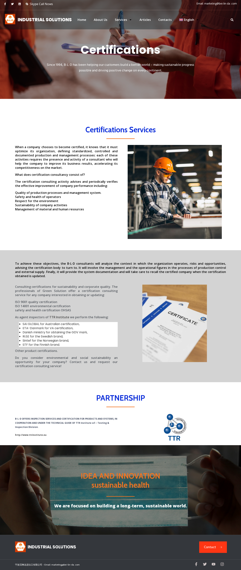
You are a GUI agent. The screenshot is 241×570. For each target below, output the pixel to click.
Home (82, 20)
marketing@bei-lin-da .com (220, 3)
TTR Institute (59, 317)
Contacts (165, 20)
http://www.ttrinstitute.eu (31, 435)
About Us (100, 20)
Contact (210, 547)
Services (121, 20)
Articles (145, 20)
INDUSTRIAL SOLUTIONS (45, 20)
